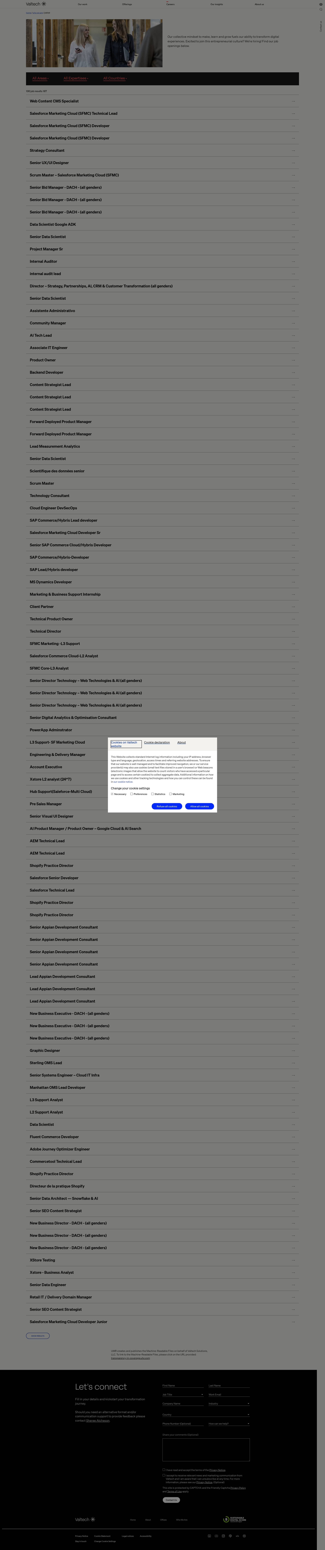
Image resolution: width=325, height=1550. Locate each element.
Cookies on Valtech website (124, 744)
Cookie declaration (157, 742)
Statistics (160, 794)
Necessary (120, 794)
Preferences (140, 794)
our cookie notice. (123, 781)
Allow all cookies (199, 806)
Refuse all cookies (167, 806)
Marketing (178, 794)
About (181, 742)
